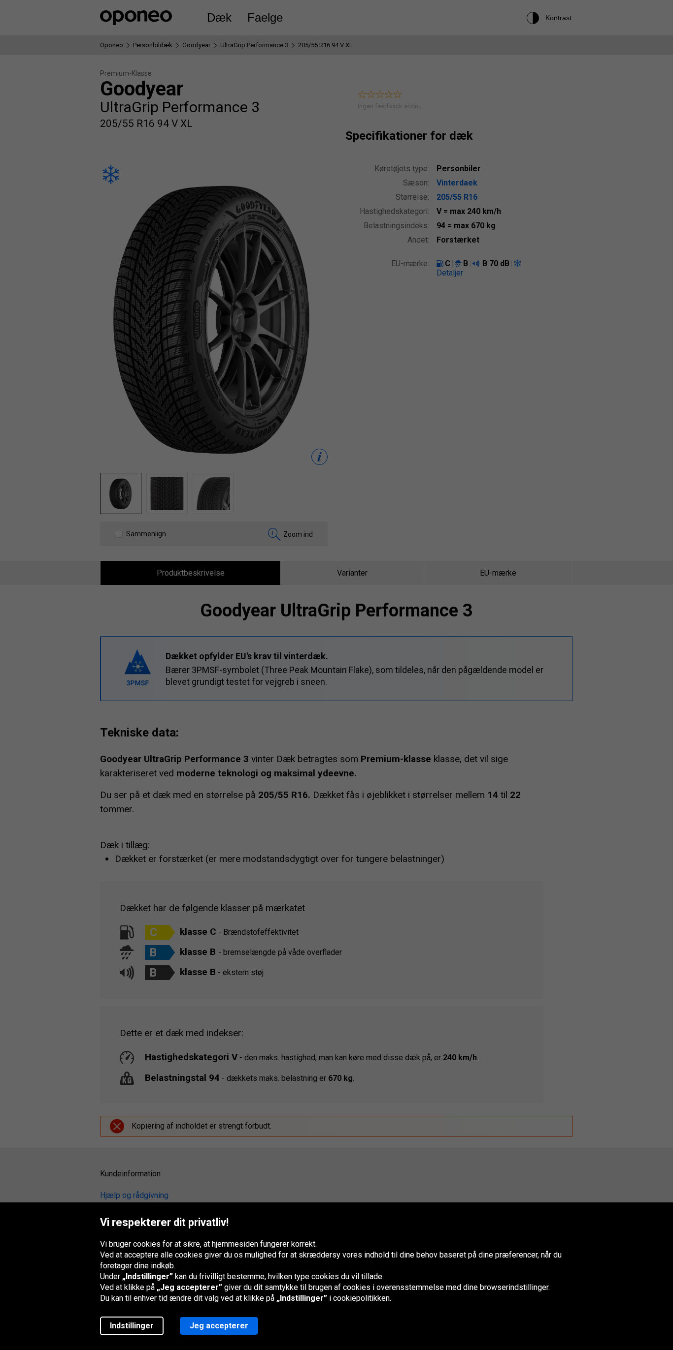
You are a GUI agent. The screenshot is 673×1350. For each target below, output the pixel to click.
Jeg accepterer (219, 1325)
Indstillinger (132, 1325)
